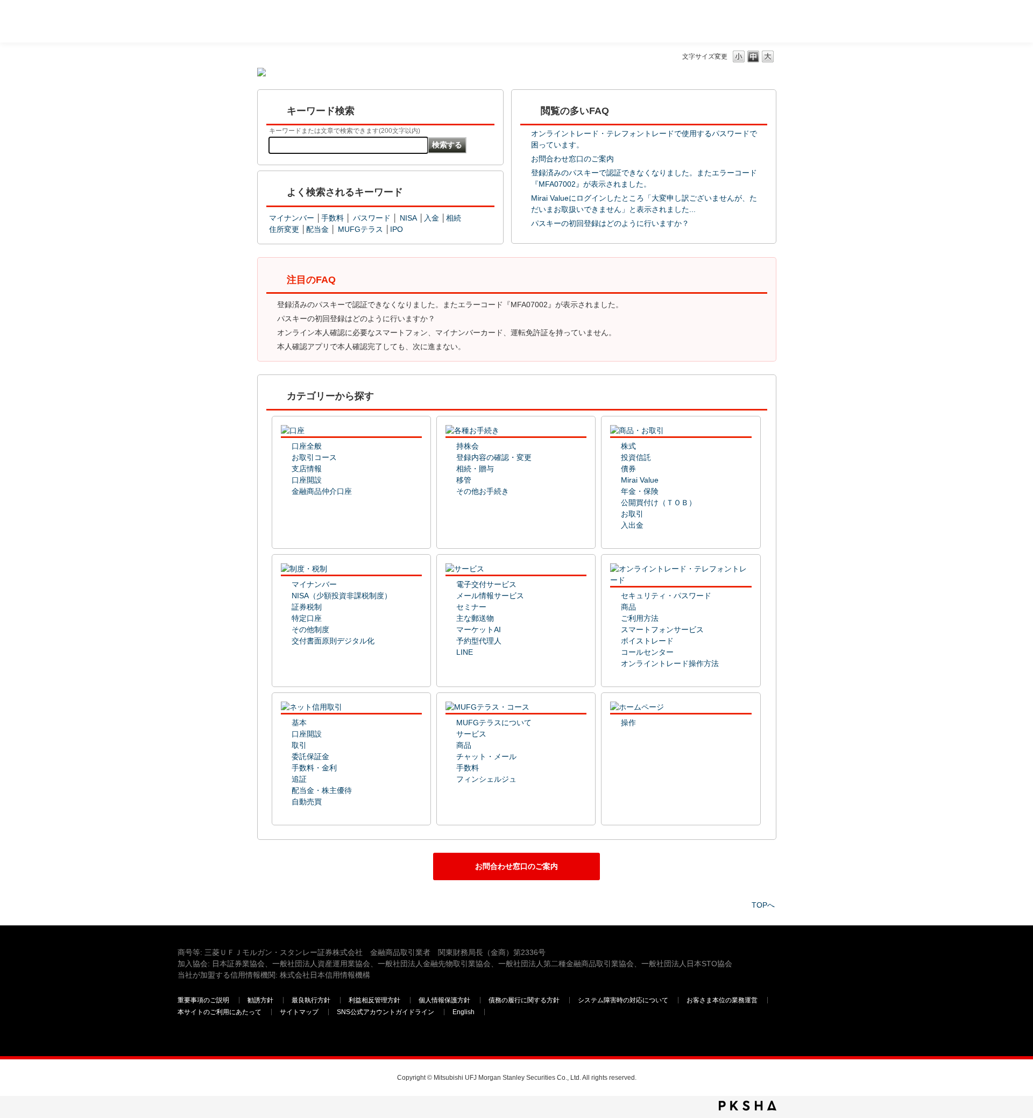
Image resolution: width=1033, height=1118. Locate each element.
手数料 (332, 218)
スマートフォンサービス (662, 629)
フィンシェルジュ (486, 779)
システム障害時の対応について (623, 1000)
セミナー (471, 607)
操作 (628, 722)
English (463, 1012)
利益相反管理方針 (374, 1000)
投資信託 (636, 457)
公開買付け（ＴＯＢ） (658, 502)
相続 (453, 218)
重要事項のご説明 (203, 1000)
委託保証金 (310, 756)
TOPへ (763, 905)
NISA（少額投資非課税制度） (342, 595)
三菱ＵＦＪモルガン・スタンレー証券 (743, 21)
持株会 (467, 446)
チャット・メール (486, 756)
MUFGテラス (361, 229)
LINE (464, 652)
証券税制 (307, 607)
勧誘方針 (260, 1000)
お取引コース (314, 457)
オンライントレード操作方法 (670, 663)
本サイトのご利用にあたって (219, 1012)
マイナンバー (291, 218)
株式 (628, 446)
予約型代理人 (478, 640)
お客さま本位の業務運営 (722, 1000)
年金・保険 (640, 491)
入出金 (632, 525)
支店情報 (307, 468)
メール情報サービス (490, 595)
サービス (471, 734)
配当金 (317, 229)
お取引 (632, 514)
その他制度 (310, 629)
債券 (628, 468)
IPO (396, 229)
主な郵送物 (475, 618)
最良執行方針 (311, 1000)
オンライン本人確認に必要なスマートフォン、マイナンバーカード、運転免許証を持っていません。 (446, 332)
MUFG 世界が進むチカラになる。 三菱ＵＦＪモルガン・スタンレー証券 (255, 19)
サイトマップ (299, 1012)
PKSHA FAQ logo (747, 1106)
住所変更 (284, 229)
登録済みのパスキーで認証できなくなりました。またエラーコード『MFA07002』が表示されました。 (450, 304)
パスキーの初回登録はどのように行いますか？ (610, 223)
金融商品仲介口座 (322, 491)
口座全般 (307, 446)
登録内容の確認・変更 (494, 457)
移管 (463, 480)
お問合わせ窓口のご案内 (572, 158)
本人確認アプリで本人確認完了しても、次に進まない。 (371, 346)
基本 (299, 722)
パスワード (372, 218)
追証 (299, 779)
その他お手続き (482, 491)
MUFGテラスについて (494, 722)
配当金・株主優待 (322, 790)
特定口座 (307, 618)
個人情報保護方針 (444, 1000)
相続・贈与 (475, 468)
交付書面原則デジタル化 (333, 640)
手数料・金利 (314, 767)
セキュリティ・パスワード (666, 595)
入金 (431, 218)
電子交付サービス (486, 584)
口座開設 (307, 480)
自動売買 (307, 801)
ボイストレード (647, 640)
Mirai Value (640, 480)
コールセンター (647, 652)
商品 (628, 607)
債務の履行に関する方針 (524, 1000)
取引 (299, 745)
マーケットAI (478, 629)
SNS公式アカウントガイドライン (385, 1012)
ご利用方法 (640, 618)
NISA (408, 218)
